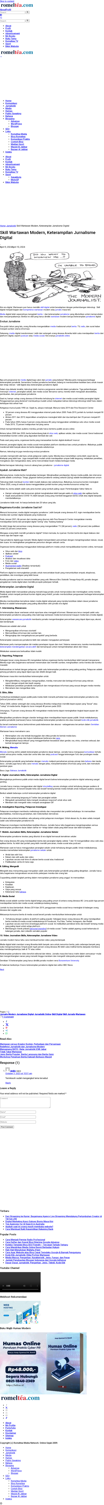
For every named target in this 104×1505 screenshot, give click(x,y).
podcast (24, 336)
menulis (44, 761)
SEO (7, 129)
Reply (8, 1083)
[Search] (1, 18)
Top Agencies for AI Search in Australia (24, 1224)
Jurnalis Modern (8, 1014)
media (53, 326)
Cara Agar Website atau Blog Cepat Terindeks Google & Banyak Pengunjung (43, 1252)
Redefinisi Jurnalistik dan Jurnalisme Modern (22, 1046)
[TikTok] (6, 1418)
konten (26, 482)
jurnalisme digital (61, 465)
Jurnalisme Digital (25, 1014)
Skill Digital (57, 1014)
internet (12, 391)
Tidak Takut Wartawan (11, 1052)
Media (8, 108)
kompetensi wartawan (33, 310)
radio (83, 326)
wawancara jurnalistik (21, 619)
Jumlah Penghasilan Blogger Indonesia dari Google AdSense (35, 1260)
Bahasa (9, 116)
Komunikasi (11, 103)
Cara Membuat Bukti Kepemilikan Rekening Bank (29, 1229)
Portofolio (10, 1428)
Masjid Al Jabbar (19, 147)
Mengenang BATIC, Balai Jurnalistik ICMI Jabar (23, 1049)
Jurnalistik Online (42, 1014)
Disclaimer (10, 1433)
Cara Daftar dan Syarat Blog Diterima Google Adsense (32, 1242)
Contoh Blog (17, 141)
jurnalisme (64, 314)
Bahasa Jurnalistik (18, 770)
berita (40, 314)
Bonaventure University (69, 960)
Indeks (8, 152)
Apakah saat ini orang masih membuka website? (29, 1226)
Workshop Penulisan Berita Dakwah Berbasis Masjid (26, 1057)
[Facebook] (6, 1405)
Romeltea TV (11, 172)
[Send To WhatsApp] (6, 1033)
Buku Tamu (10, 169)
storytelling (48, 786)
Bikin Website (12, 182)
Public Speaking (13, 113)
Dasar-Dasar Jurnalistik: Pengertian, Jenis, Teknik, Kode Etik (35, 1262)
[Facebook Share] (6, 1021)
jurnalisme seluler (38, 850)
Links (8, 131)
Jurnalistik (10, 106)
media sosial (39, 336)
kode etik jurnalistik (90, 720)
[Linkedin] (6, 1413)
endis (13, 1071)
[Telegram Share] (6, 1031)
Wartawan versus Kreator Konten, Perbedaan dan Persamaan (30, 1044)
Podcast (9, 556)
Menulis (14, 747)
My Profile (10, 1425)
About (3, 9)
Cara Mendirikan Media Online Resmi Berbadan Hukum (32, 1247)
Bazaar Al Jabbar (19, 149)
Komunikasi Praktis (20, 139)
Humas (8, 111)
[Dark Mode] (1, 15)
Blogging (9, 118)
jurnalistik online (63, 336)
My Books (10, 167)
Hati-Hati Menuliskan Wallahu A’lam (22, 1250)
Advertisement (12, 164)
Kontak (8, 162)
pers (58, 738)
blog (20, 551)
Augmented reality (13, 566)
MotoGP (15, 179)
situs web (53, 433)
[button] (28, 12)
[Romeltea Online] (17, 7)
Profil (8, 9)
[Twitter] (6, 1407)
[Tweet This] (7, 1025)
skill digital (44, 307)
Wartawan (80, 1014)
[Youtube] (6, 1415)
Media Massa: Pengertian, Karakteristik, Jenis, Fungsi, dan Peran (37, 1257)
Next (2, 969)
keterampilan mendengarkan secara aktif (18, 647)
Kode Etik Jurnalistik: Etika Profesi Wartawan (27, 1255)
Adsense (15, 121)
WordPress (16, 124)
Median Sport (17, 144)
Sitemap (9, 1435)
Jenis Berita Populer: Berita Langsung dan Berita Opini (27, 1054)
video (16, 561)
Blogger (15, 126)
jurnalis (58, 310)
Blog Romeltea (18, 136)
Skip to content (7, 1)
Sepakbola (16, 177)
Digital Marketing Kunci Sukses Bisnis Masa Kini (29, 1221)
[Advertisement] (52, 78)
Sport (8, 174)
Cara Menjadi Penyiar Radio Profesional (25, 1239)
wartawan (55, 316)
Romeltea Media (19, 134)
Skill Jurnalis (69, 1014)
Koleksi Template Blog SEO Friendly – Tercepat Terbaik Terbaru (36, 1245)
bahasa (88, 761)
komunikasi (89, 752)
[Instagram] (6, 1410)
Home (8, 100)
